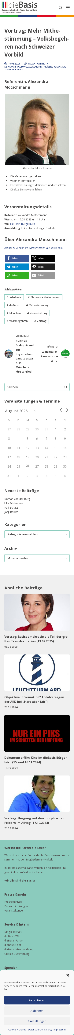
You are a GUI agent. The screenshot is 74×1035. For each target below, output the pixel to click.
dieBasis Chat (12, 945)
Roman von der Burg (17, 499)
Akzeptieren (37, 1000)
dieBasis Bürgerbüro (22, 224)
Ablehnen (37, 1010)
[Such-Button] (65, 387)
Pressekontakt (13, 902)
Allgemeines (35, 66)
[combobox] (33, 387)
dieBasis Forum (14, 940)
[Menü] (68, 7)
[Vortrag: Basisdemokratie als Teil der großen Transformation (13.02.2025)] (36, 612)
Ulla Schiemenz (13, 503)
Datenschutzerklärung (40, 1029)
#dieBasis (14, 297)
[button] (68, 975)
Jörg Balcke (11, 512)
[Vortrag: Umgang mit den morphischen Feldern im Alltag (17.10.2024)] (36, 793)
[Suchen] (60, 7)
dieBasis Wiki (12, 936)
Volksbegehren (17, 321)
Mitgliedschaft (13, 932)
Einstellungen (37, 1021)
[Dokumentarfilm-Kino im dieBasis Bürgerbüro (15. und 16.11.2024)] (36, 733)
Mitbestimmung (37, 305)
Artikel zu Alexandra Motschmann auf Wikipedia (33, 248)
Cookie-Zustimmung (16, 954)
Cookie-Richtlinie (17, 1029)
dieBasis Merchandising (18, 949)
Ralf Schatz (11, 507)
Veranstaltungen (14, 910)
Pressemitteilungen (16, 906)
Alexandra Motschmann (44, 297)
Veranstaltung (17, 66)
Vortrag (17, 69)
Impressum (60, 1029)
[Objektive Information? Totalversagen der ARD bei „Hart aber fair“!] (36, 672)
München (14, 313)
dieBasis (13, 305)
